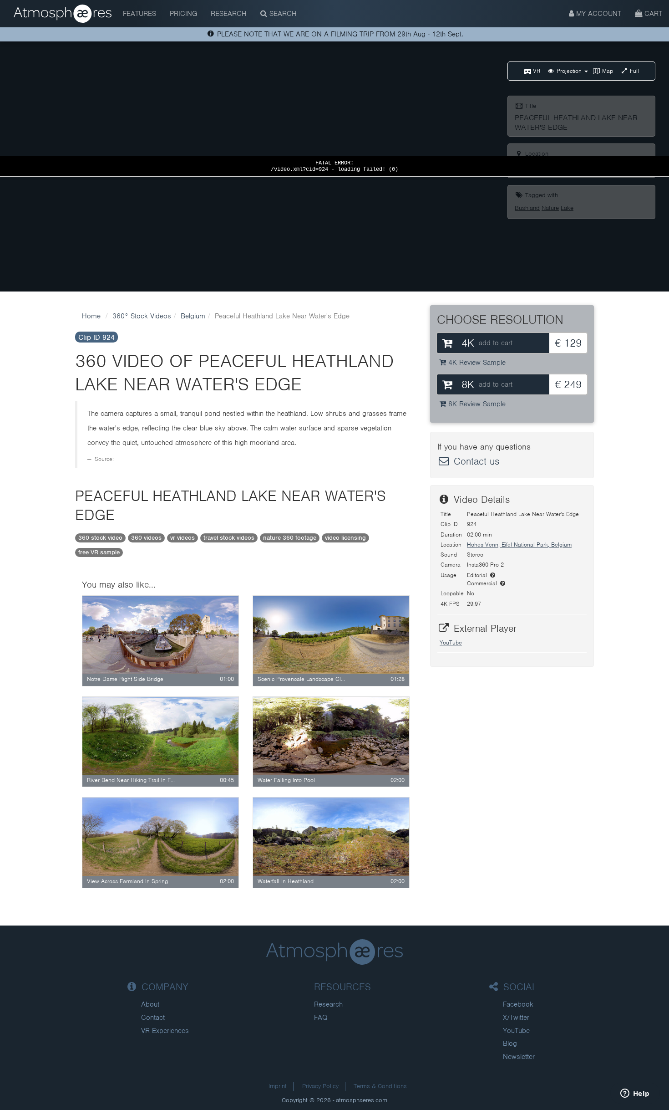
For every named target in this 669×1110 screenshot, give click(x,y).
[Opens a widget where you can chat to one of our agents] (635, 1094)
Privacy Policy (320, 1086)
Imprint (278, 1086)
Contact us (475, 461)
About (150, 1004)
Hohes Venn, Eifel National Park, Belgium (519, 544)
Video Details (480, 499)
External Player (484, 628)
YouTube (451, 642)
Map (606, 71)
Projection (569, 71)
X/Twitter (516, 1017)
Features (139, 13)
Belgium (193, 316)
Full (633, 71)
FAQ (321, 1017)
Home (91, 316)
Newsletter (519, 1056)
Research (229, 13)
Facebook (518, 1004)
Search (282, 13)
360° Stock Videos (141, 316)
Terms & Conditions (380, 1086)
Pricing (183, 13)
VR (535, 71)
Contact (153, 1017)
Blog (510, 1043)
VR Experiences (165, 1030)
